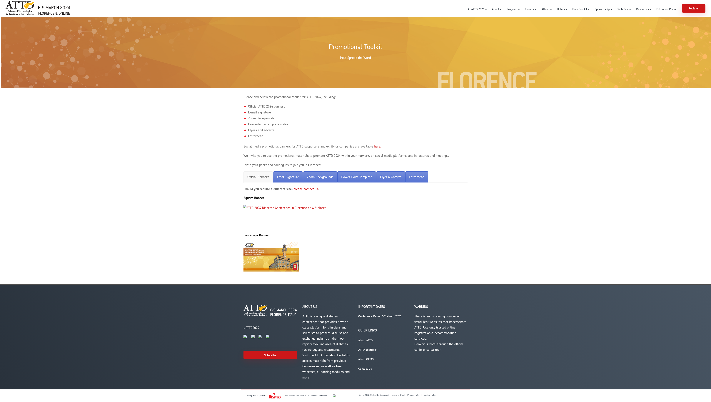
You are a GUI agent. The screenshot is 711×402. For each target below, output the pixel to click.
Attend (545, 9)
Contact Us (365, 369)
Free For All (579, 9)
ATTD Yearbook (367, 350)
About (495, 9)
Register (693, 8)
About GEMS (366, 359)
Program (512, 9)
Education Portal (666, 9)
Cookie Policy (430, 394)
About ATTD (365, 340)
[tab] (258, 176)
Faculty (529, 9)
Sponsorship (602, 9)
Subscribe (270, 355)
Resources (642, 9)
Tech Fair (622, 9)
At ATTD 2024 (476, 9)
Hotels (561, 9)
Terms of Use (397, 394)
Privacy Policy (413, 394)
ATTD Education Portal (330, 355)
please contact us (306, 189)
